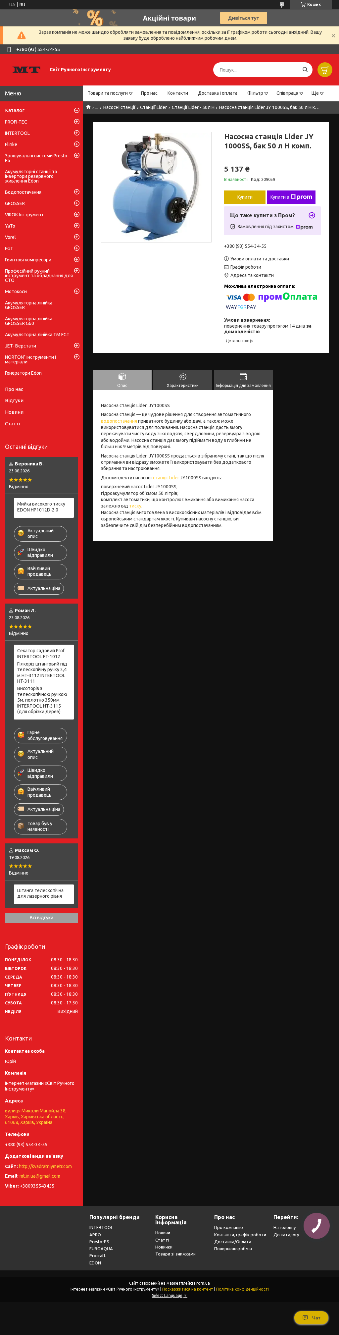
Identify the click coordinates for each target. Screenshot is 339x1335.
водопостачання (119, 421)
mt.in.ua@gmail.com (40, 1176)
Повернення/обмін (233, 1248)
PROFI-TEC (16, 122)
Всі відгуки (41, 917)
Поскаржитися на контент (187, 1289)
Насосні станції (119, 107)
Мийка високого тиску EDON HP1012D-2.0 (41, 506)
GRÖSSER (15, 203)
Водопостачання (23, 192)
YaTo (10, 226)
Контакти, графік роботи (240, 1234)
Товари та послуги (108, 93)
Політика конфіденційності (242, 1289)
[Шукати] (305, 69)
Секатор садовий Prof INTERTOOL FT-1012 (41, 653)
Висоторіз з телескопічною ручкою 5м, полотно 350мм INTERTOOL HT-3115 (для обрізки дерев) (42, 700)
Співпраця (287, 93)
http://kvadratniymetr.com (45, 1166)
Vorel (10, 237)
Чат (316, 1317)
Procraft (97, 1255)
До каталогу (286, 1234)
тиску (135, 505)
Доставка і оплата (217, 93)
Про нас (149, 93)
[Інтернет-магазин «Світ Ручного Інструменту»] (26, 69)
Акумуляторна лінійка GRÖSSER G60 (28, 321)
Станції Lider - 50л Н (193, 107)
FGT (9, 248)
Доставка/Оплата (232, 1241)
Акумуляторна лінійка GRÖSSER (28, 305)
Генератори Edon (23, 373)
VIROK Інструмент (24, 214)
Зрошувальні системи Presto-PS (37, 158)
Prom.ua (202, 1283)
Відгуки (14, 400)
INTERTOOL (17, 133)
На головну (284, 1227)
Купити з (279, 197)
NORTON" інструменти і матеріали (30, 359)
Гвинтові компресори (28, 259)
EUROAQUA (101, 1248)
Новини (14, 412)
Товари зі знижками (175, 1254)
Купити (245, 197)
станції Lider (166, 477)
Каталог (14, 110)
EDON (95, 1262)
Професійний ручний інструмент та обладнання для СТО (39, 275)
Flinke (11, 144)
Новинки (163, 1247)
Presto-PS (99, 1241)
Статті (12, 423)
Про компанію (228, 1227)
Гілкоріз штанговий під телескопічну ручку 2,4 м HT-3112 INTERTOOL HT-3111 (42, 672)
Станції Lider (153, 107)
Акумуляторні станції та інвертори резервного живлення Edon (31, 176)
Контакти (178, 93)
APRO (95, 1234)
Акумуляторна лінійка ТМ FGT (37, 334)
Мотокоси (16, 291)
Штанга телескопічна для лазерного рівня (40, 893)
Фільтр (255, 93)
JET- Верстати (20, 345)
